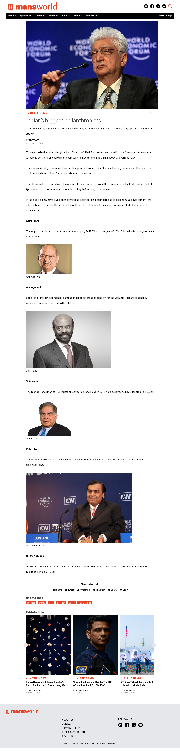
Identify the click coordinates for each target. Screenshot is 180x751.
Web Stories (92, 15)
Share (59, 589)
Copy (125, 589)
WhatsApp (85, 589)
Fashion (12, 15)
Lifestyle (40, 15)
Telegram (100, 589)
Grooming (25, 15)
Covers (66, 15)
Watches (53, 15)
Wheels (78, 15)
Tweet (71, 589)
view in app (165, 15)
